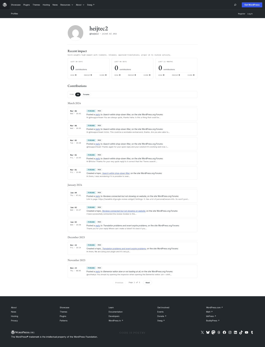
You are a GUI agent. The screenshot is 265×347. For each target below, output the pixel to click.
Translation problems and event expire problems (124, 248)
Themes (63, 312)
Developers (114, 316)
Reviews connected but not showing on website (123, 211)
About (14, 307)
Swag (161, 320)
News (13, 312)
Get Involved (163, 307)
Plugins (63, 316)
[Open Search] (235, 5)
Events (160, 312)
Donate (161, 316)
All (78, 94)
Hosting (14, 316)
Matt (209, 312)
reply (97, 114)
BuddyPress (213, 320)
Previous (119, 282)
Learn (111, 307)
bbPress (211, 316)
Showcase (64, 307)
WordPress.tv (116, 320)
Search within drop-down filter (115, 173)
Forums (86, 94)
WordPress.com (214, 307)
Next (148, 282)
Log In (250, 14)
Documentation (116, 312)
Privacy (14, 320)
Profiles (14, 13)
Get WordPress (252, 5)
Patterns (63, 320)
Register (241, 14)
